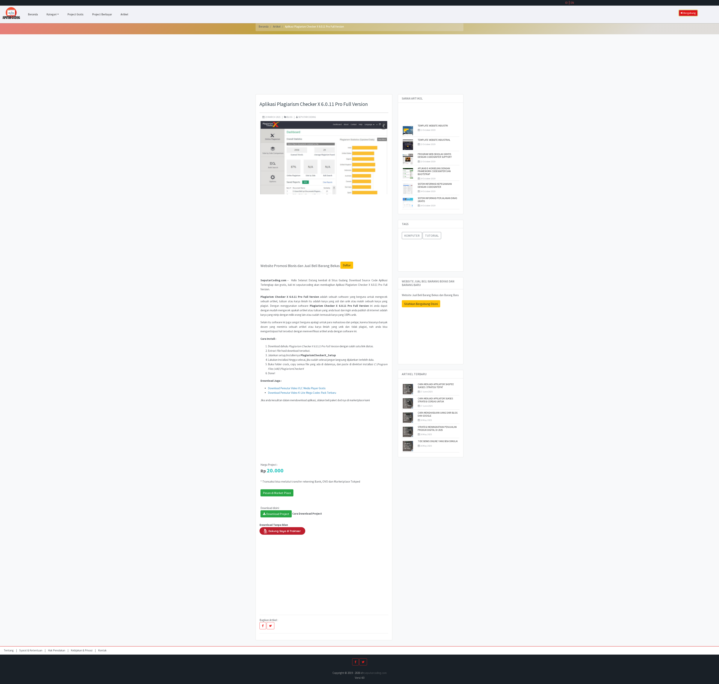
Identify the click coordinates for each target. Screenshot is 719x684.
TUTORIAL (432, 235)
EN (572, 2)
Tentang (9, 650)
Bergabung (689, 13)
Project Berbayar (102, 14)
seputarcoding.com (375, 673)
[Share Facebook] (263, 625)
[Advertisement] (359, 68)
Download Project (277, 514)
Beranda (33, 14)
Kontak (102, 650)
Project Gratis (75, 14)
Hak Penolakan (57, 650)
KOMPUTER (412, 235)
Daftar (347, 265)
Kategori (51, 14)
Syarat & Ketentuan (31, 650)
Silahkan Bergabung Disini (421, 304)
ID (566, 2)
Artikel (124, 14)
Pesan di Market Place (277, 493)
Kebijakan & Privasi (81, 650)
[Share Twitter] (270, 625)
